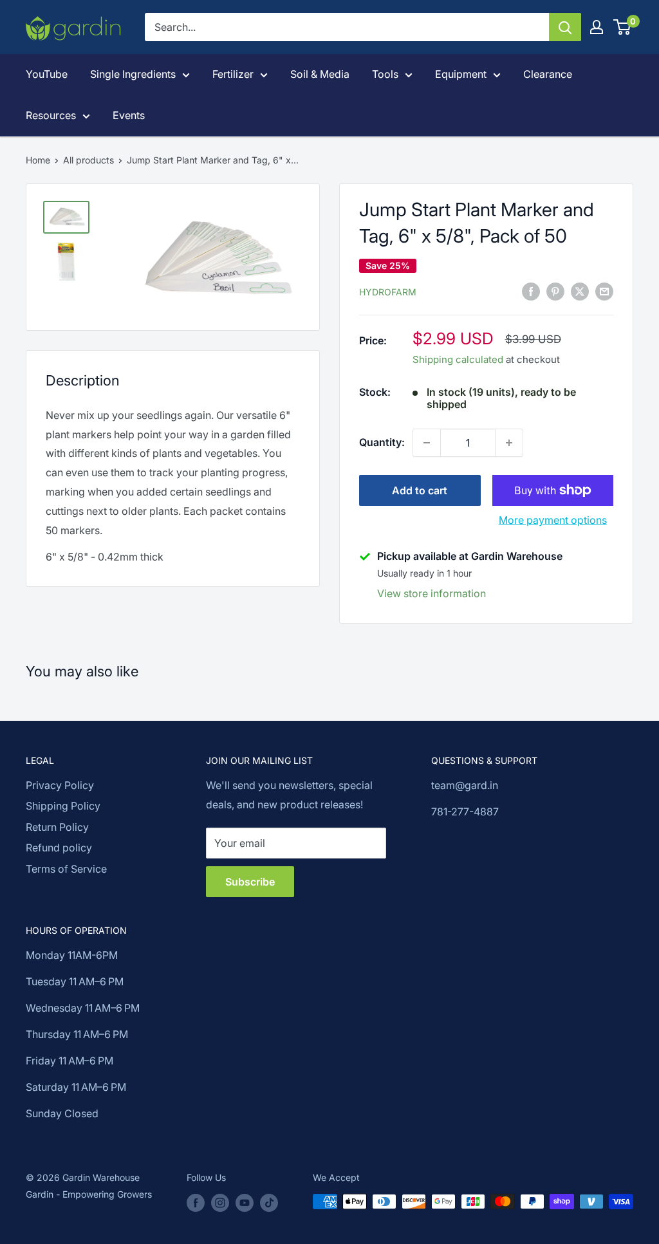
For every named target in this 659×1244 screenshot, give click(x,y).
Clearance (547, 74)
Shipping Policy (63, 805)
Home (38, 159)
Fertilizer (233, 74)
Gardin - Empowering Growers (89, 1194)
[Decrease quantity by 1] (426, 442)
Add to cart (419, 490)
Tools (385, 74)
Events (129, 115)
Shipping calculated (458, 359)
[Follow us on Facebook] (196, 1203)
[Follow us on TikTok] (269, 1203)
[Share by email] (604, 291)
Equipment (461, 74)
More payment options (553, 520)
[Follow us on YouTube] (245, 1203)
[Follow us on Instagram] (220, 1203)
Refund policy (59, 847)
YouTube (47, 74)
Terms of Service (66, 868)
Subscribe (250, 881)
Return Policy (57, 827)
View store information (431, 593)
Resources (51, 115)
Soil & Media (319, 74)
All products (88, 159)
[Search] (565, 27)
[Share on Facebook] (531, 291)
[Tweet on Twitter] (580, 291)
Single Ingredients (133, 74)
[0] (623, 27)
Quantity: (382, 442)
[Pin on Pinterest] (555, 291)
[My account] (596, 27)
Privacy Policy (60, 785)
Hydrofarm (387, 291)
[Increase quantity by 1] (509, 442)
